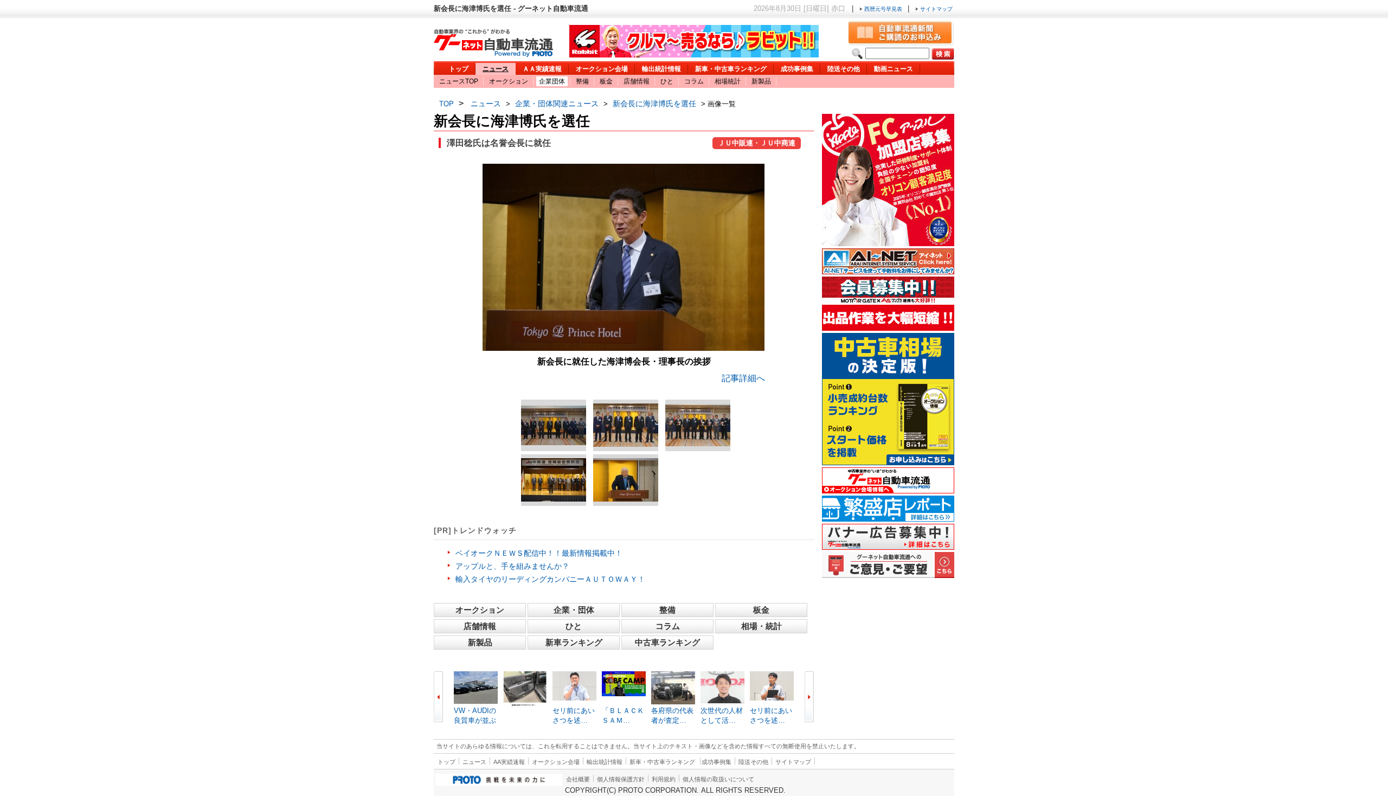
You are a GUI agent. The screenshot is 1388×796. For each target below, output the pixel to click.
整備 (582, 81)
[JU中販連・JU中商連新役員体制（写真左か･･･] (553, 425)
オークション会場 (602, 69)
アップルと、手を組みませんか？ (512, 566)
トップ (458, 69)
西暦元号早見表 (883, 9)
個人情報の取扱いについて (718, 779)
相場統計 (728, 81)
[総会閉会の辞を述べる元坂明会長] (625, 480)
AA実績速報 (509, 762)
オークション (508, 81)
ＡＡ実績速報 (542, 69)
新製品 (761, 81)
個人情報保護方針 (621, 779)
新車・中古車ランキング (731, 69)
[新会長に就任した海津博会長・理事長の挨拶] (623, 347)
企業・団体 (574, 609)
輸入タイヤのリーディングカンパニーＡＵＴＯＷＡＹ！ (550, 579)
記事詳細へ (743, 378)
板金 (606, 81)
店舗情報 (637, 81)
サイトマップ (935, 9)
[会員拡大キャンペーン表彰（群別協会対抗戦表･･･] (625, 425)
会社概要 (578, 779)
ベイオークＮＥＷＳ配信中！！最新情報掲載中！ (538, 553)
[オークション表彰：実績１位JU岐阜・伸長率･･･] (697, 425)
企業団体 (552, 81)
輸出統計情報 (661, 69)
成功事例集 (797, 69)
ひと (666, 81)
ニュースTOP (458, 81)
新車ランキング (573, 642)
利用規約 (664, 779)
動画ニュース (893, 69)
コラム (694, 81)
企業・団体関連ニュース (557, 103)
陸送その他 (843, 69)
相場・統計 (761, 626)
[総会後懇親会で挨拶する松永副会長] (553, 480)
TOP (446, 104)
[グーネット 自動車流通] (493, 54)
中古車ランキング (667, 642)
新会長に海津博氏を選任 (654, 103)
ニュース (496, 69)
